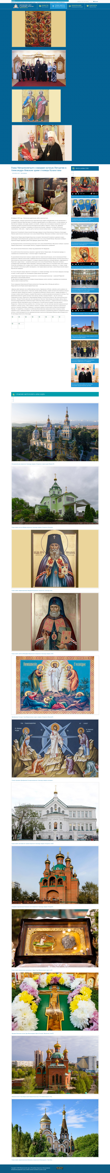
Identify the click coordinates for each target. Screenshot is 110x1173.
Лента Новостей (82, 168)
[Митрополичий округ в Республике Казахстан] (23, 6)
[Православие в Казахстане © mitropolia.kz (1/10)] (14, 319)
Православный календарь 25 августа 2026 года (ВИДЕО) (84, 313)
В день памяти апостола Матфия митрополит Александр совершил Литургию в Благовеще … (33, 527)
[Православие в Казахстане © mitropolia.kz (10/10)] (21, 325)
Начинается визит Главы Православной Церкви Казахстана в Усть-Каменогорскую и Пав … (32, 1096)
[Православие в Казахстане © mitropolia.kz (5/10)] (41, 319)
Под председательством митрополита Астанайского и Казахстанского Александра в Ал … (84, 244)
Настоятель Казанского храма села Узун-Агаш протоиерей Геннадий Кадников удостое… (82, 384)
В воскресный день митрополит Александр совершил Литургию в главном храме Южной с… (33, 464)
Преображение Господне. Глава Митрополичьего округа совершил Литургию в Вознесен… (33, 717)
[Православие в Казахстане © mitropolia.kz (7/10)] (55, 319)
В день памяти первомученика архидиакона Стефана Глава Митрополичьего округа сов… (32, 970)
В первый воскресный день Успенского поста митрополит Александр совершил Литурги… (33, 906)
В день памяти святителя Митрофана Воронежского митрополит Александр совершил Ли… (33, 653)
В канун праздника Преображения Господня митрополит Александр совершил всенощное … (33, 780)
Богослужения (24, 173)
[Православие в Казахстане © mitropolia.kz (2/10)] (21, 319)
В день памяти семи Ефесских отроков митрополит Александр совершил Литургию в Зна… (33, 843)
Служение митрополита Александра (30, 394)
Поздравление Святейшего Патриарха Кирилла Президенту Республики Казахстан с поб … (82, 220)
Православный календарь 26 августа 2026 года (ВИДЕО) (84, 267)
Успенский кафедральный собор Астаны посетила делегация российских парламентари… (83, 290)
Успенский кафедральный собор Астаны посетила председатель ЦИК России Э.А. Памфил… (83, 360)
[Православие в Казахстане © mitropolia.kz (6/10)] (48, 319)
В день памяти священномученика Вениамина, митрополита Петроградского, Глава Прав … (33, 1159)
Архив (96, 1)
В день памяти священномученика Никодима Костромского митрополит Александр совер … (33, 590)
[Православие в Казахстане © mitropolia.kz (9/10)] (14, 325)
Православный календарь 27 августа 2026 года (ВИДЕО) (84, 196)
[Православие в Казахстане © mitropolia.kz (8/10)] (61, 319)
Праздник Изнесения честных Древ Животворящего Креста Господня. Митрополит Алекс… (33, 1033)
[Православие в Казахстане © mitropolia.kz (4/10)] (35, 319)
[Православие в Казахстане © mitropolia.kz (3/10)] (28, 319)
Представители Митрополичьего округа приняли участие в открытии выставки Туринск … (85, 336)
